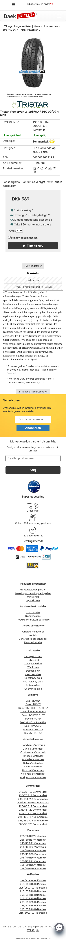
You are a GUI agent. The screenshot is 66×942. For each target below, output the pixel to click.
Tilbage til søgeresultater (17, 26)
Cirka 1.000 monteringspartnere (33, 523)
